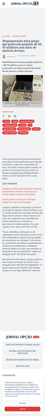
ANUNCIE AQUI (22, 366)
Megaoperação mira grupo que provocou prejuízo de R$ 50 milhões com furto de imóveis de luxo (22, 46)
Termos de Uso (12, 396)
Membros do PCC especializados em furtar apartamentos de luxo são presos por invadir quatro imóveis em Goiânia (22, 191)
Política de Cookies (22, 394)
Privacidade (35, 394)
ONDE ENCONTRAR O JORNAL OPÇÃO (22, 344)
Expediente (8, 375)
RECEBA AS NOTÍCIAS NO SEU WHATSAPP (22, 352)
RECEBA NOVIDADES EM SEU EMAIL (22, 360)
